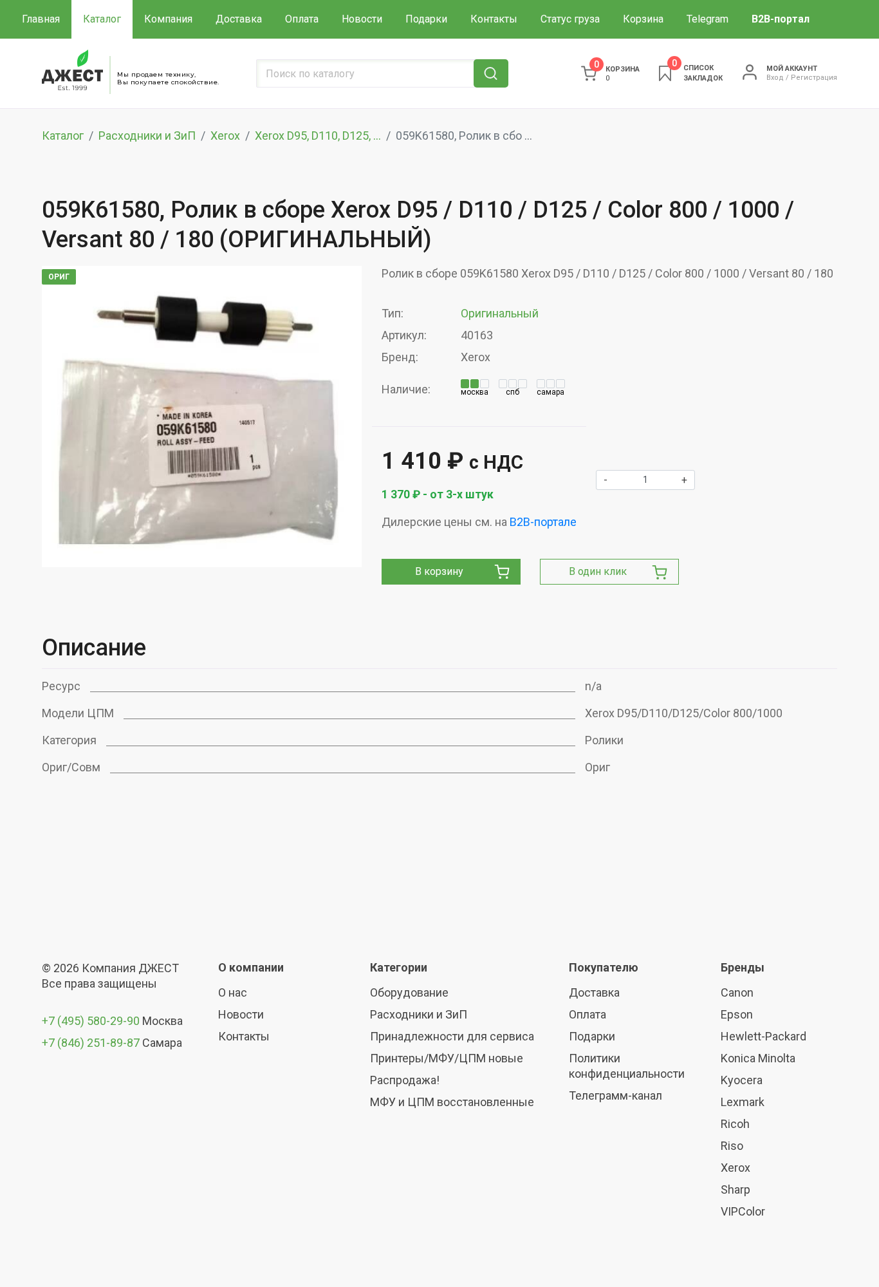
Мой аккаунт (791, 68)
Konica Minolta (758, 1058)
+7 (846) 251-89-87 (91, 1042)
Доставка (239, 19)
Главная (41, 19)
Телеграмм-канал (615, 1095)
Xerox (225, 135)
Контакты (493, 19)
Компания (168, 19)
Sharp (735, 1189)
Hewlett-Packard (763, 1036)
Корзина (643, 19)
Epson (737, 1014)
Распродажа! (404, 1080)
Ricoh (735, 1124)
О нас (232, 992)
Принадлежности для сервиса (452, 1036)
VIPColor (743, 1211)
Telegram (707, 19)
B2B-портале (543, 522)
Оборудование (409, 992)
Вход (775, 78)
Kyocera (742, 1080)
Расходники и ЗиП (147, 135)
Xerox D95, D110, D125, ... (318, 135)
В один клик (598, 571)
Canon (737, 992)
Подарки (426, 19)
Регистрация (814, 78)
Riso (732, 1145)
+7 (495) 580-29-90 (92, 1021)
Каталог (102, 19)
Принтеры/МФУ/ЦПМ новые (446, 1058)
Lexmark (742, 1102)
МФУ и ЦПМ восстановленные (452, 1102)
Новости (362, 19)
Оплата (302, 19)
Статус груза (570, 19)
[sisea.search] (491, 73)
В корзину (439, 571)
